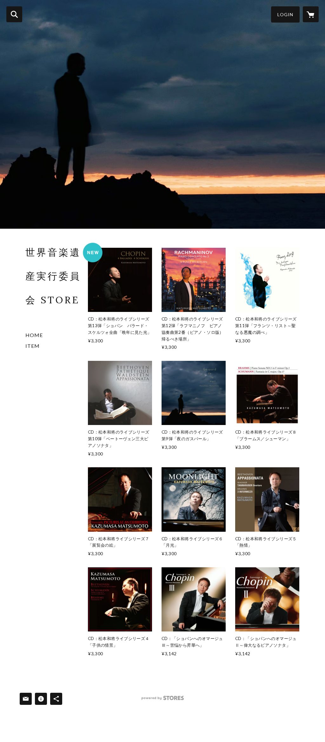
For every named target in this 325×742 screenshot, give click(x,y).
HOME (34, 335)
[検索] (14, 14)
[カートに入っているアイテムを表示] (311, 14)
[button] (285, 14)
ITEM (32, 346)
